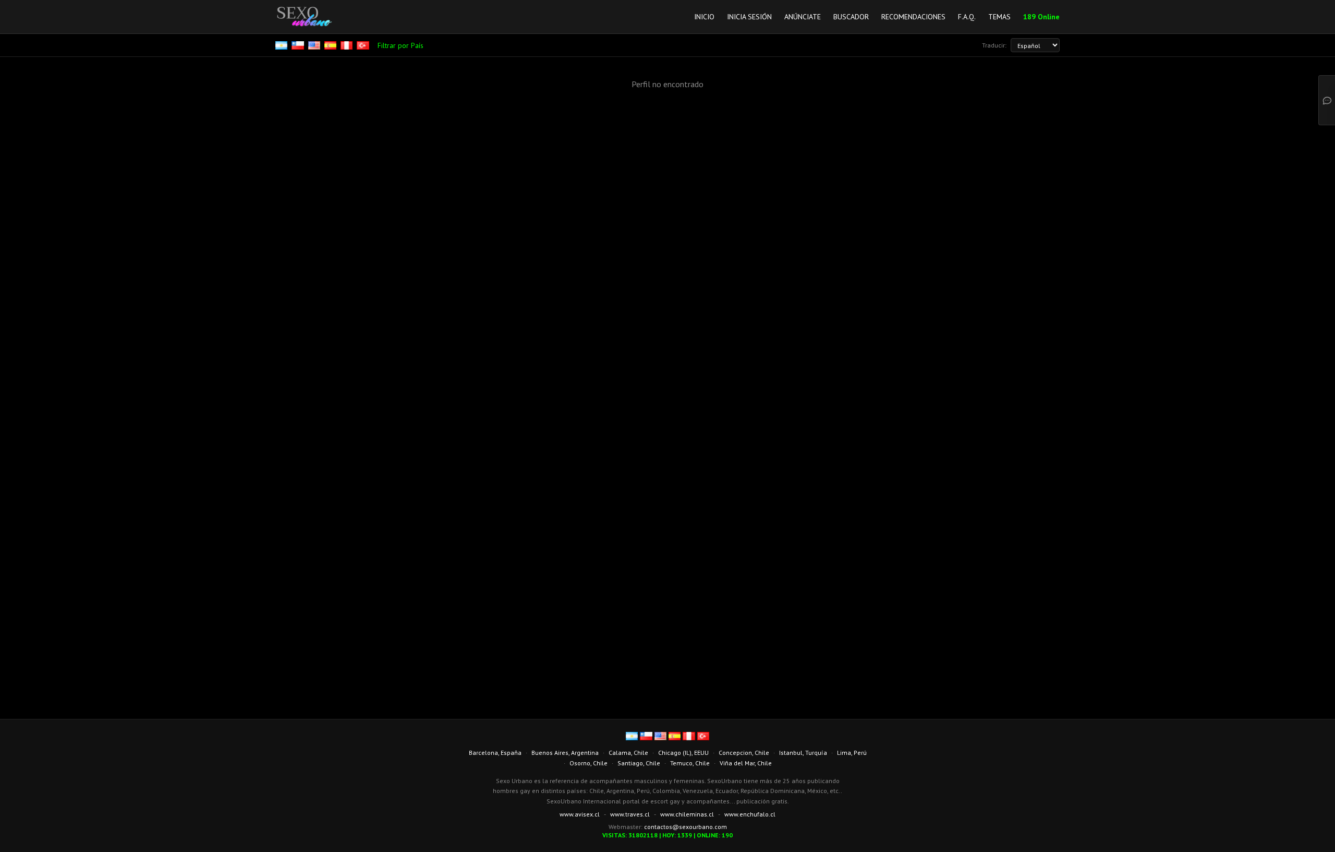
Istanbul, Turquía (803, 752)
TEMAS (999, 16)
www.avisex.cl (580, 814)
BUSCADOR (851, 16)
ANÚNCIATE (802, 16)
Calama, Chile (628, 752)
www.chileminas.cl (687, 814)
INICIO (704, 16)
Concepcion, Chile (744, 752)
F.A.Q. (967, 16)
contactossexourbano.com (685, 827)
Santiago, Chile (638, 763)
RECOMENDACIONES (913, 16)
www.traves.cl (630, 814)
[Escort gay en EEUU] (315, 45)
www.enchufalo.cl (749, 814)
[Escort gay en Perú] (348, 45)
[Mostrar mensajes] (1326, 100)
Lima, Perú (852, 752)
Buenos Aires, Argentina (565, 752)
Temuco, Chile (690, 763)
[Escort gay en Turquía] (364, 45)
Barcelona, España (495, 752)
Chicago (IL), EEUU (683, 752)
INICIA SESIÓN (749, 16)
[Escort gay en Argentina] (282, 45)
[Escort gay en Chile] (299, 45)
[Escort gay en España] (331, 45)
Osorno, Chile (588, 763)
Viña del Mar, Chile (746, 763)
